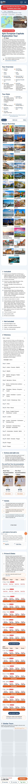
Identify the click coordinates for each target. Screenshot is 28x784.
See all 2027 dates (14, 713)
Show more (5, 541)
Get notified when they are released (14, 718)
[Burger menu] (25, 2)
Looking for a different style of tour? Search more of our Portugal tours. (14, 115)
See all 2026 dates (14, 643)
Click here (8, 575)
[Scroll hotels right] (25, 533)
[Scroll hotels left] (2, 533)
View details (8, 493)
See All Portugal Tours (20, 728)
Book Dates (14, 601)
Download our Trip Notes (10, 60)
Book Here (22, 778)
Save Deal (6, 782)
